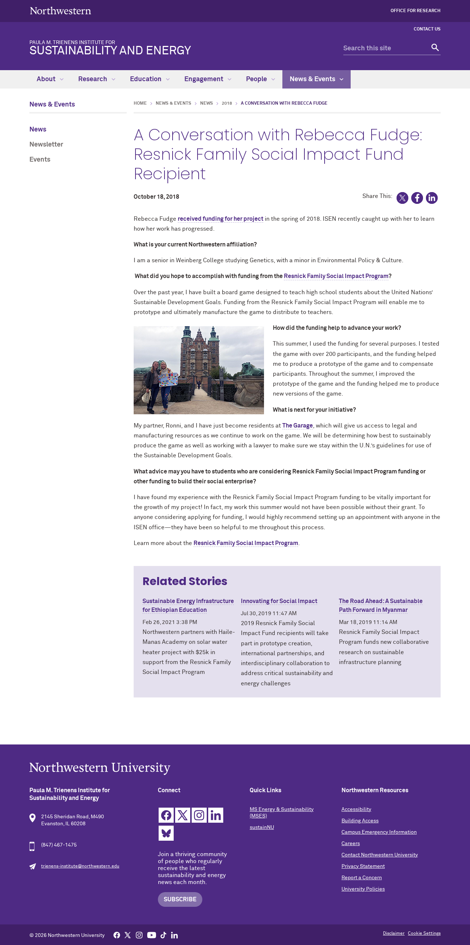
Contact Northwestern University (379, 855)
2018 (227, 103)
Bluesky (166, 833)
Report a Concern (361, 877)
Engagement (204, 79)
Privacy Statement (363, 866)
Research (93, 79)
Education (146, 79)
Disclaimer (394, 933)
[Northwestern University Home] (60, 10)
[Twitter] (127, 934)
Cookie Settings (424, 933)
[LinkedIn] (174, 934)
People (257, 79)
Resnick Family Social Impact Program (336, 276)
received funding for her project (220, 219)
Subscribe (180, 899)
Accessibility (356, 809)
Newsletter (46, 144)
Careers (350, 843)
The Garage (297, 426)
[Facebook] (116, 934)
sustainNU (262, 827)
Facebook (166, 815)
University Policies (363, 889)
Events (39, 159)
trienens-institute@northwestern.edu (80, 866)
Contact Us (427, 29)
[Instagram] (139, 934)
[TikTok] (163, 934)
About (47, 79)
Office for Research (416, 11)
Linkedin (215, 815)
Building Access (360, 820)
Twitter (182, 815)
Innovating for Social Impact (279, 601)
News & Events (313, 79)
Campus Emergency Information (379, 832)
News (37, 129)
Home (140, 103)
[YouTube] (151, 934)
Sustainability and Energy (110, 48)
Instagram (199, 815)
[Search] (434, 48)
